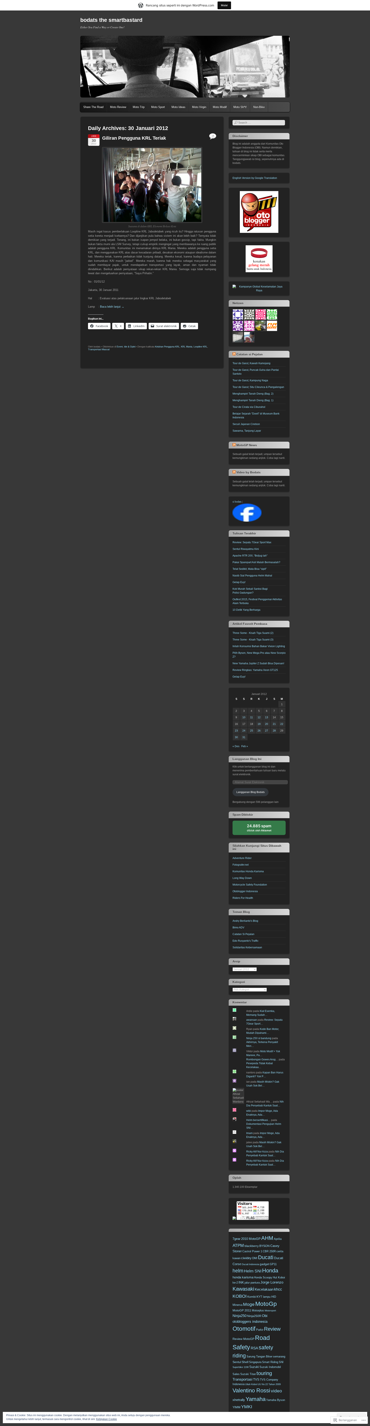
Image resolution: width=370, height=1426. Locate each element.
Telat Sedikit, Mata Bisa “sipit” (250, 568)
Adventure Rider (242, 858)
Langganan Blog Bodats (250, 792)
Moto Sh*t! (240, 107)
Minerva (237, 1304)
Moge (249, 1304)
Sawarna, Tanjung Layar (247, 430)
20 (266, 724)
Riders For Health (243, 897)
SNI (281, 1362)
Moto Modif (220, 107)
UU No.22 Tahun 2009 (269, 1384)
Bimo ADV (238, 927)
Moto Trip (139, 107)
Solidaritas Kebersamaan (247, 947)
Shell (245, 1362)
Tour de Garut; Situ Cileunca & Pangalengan (258, 387)
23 (236, 730)
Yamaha (256, 1399)
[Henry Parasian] (247, 520)
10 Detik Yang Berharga (246, 609)
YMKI (246, 1406)
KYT (259, 1296)
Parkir (259, 1329)
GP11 (273, 1264)
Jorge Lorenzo (271, 1282)
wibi (248, 1110)
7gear (236, 1238)
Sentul (237, 1362)
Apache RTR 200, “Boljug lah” (250, 555)
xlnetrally (239, 1400)
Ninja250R (254, 1316)
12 (259, 717)
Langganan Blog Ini (247, 759)
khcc (278, 1289)
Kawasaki (243, 1289)
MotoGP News (246, 445)
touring (264, 1373)
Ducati (265, 1257)
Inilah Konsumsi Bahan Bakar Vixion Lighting (259, 646)
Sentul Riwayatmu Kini (246, 549)
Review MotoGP (243, 1339)
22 (281, 724)
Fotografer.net (241, 864)
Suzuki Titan (248, 1374)
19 (259, 724)
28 (274, 730)
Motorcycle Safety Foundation (250, 884)
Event (120, 346)
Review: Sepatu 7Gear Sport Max (252, 542)
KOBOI (240, 1296)
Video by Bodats (248, 472)
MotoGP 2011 (242, 1310)
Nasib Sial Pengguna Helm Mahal (252, 575)
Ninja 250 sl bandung (258, 1038)
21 (274, 724)
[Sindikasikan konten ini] (234, 354)
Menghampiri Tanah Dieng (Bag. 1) (253, 400)
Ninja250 (239, 1316)
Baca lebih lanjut (112, 306)
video (276, 1390)
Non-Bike (259, 107)
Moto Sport (158, 107)
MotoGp (266, 1303)
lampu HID (269, 1296)
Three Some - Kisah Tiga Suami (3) (253, 639)
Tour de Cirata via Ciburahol (249, 407)
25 (251, 730)
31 (243, 737)
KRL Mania (186, 346)
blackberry (252, 1246)
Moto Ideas (178, 107)
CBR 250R (269, 1251)
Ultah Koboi (251, 1384)
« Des (236, 746)
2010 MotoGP (251, 1238)
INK (241, 1282)
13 (266, 717)
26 (259, 730)
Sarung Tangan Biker (259, 1356)
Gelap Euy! (239, 582)
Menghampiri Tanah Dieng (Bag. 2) (253, 393)
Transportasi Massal (98, 349)
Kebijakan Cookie (106, 1419)
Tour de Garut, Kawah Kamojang (251, 363)
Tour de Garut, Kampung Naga (250, 380)
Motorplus (258, 1310)
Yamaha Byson (275, 1400)
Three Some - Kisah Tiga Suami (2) (253, 632)
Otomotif (244, 1328)
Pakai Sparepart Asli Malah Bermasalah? (256, 562)
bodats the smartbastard (111, 20)
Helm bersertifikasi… (258, 1120)
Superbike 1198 (241, 1367)
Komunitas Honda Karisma (248, 871)
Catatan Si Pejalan (243, 934)
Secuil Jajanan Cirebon (246, 424)
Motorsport (270, 1310)
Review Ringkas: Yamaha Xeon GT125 (255, 670)
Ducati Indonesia (250, 1264)
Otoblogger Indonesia (245, 891)
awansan (251, 1019)
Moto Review (118, 107)
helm (238, 1270)
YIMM (236, 1407)
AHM (267, 1238)
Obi (264, 1316)
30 (236, 737)
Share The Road (93, 107)
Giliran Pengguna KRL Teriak (134, 138)
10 (243, 717)
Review (272, 1329)
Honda (270, 1270)
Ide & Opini (129, 346)
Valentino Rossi (251, 1390)
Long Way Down (242, 878)
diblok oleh (263, 829)
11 (251, 717)
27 (266, 730)
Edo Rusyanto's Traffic (245, 940)
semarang (279, 1356)
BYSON (264, 1246)
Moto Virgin (199, 107)
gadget (264, 1264)
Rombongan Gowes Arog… (262, 1059)
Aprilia (278, 1238)
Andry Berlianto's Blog (245, 920)
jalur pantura (252, 1282)
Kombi (251, 1296)
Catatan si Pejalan (249, 354)
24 (243, 730)
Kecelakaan (264, 1289)
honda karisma (243, 1277)
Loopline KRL (200, 346)
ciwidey (246, 1258)
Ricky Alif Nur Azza (257, 1151)
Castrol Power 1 (252, 1251)
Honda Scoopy (263, 1277)
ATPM (238, 1245)
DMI (254, 1258)
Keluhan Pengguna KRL (167, 346)
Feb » (244, 746)
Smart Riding (270, 1362)
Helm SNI (252, 1271)
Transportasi (242, 1379)
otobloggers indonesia (250, 1321)
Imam (249, 1133)
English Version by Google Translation (255, 178)
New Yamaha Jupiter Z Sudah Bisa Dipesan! (258, 663)
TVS (256, 1379)
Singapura (255, 1362)
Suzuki (254, 1367)
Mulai (224, 5)
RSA (254, 1348)
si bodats (237, 501)
